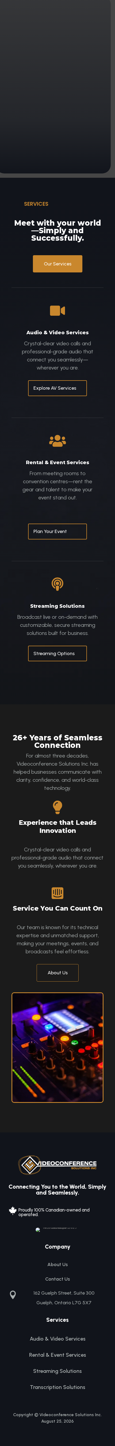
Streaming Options (54, 653)
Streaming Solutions (57, 1371)
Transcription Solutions (57, 1387)
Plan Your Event (50, 531)
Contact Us (57, 1279)
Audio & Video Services (58, 1338)
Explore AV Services (54, 388)
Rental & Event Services (57, 1355)
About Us (58, 973)
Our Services (57, 264)
